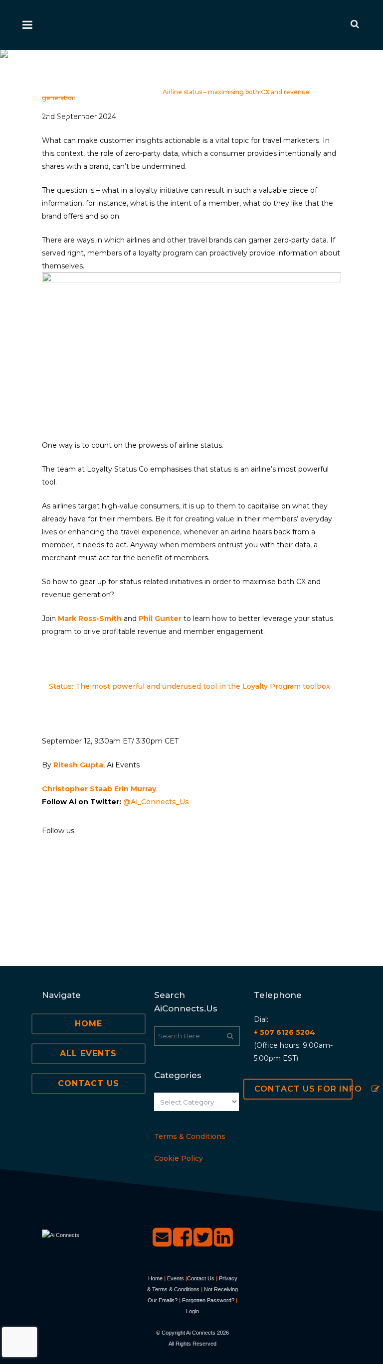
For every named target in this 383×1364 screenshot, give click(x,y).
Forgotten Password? (208, 1300)
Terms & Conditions (189, 1136)
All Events (88, 1053)
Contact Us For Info (303, 1089)
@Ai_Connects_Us (156, 801)
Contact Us (88, 1083)
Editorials (81, 92)
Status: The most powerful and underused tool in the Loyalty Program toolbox (189, 686)
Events (175, 1278)
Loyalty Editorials (129, 92)
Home (51, 92)
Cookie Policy (178, 1158)
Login (192, 1311)
